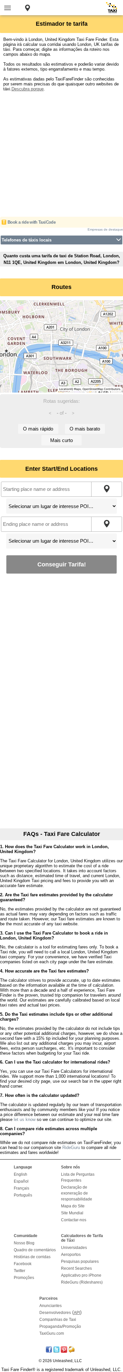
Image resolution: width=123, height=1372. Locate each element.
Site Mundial (72, 1213)
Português (23, 1195)
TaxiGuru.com (51, 1333)
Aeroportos (71, 1254)
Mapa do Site (73, 1206)
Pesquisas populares (80, 1261)
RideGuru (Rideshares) (82, 1282)
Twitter (19, 1270)
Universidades (74, 1247)
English (20, 1174)
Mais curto (61, 440)
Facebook (22, 1263)
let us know (24, 1119)
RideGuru (71, 1147)
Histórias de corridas (32, 1257)
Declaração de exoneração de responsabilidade (76, 1193)
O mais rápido (38, 428)
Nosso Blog (24, 1243)
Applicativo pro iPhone (81, 1275)
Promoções (24, 1277)
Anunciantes (50, 1305)
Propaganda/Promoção (60, 1326)
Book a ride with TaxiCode (31, 222)
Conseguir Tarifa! (61, 564)
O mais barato (85, 428)
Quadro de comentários (35, 1250)
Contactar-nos (73, 1220)
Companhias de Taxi (57, 1319)
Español (21, 1181)
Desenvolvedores (55, 1312)
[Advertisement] (61, 153)
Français (21, 1188)
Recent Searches (76, 1268)
